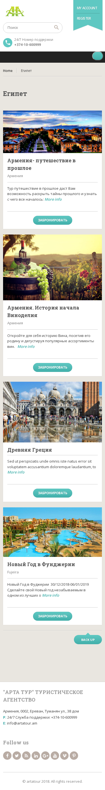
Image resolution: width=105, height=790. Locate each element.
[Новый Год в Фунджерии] (52, 532)
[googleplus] (45, 755)
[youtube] (55, 755)
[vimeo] (64, 755)
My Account (87, 8)
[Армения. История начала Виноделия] (52, 267)
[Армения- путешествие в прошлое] (52, 132)
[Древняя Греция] (52, 412)
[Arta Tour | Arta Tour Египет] (52, 11)
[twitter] (17, 755)
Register (84, 18)
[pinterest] (74, 755)
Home (8, 70)
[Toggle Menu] (97, 55)
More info (53, 199)
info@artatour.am (22, 723)
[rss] (26, 755)
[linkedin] (36, 755)
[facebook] (7, 755)
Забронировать (52, 220)
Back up (88, 639)
